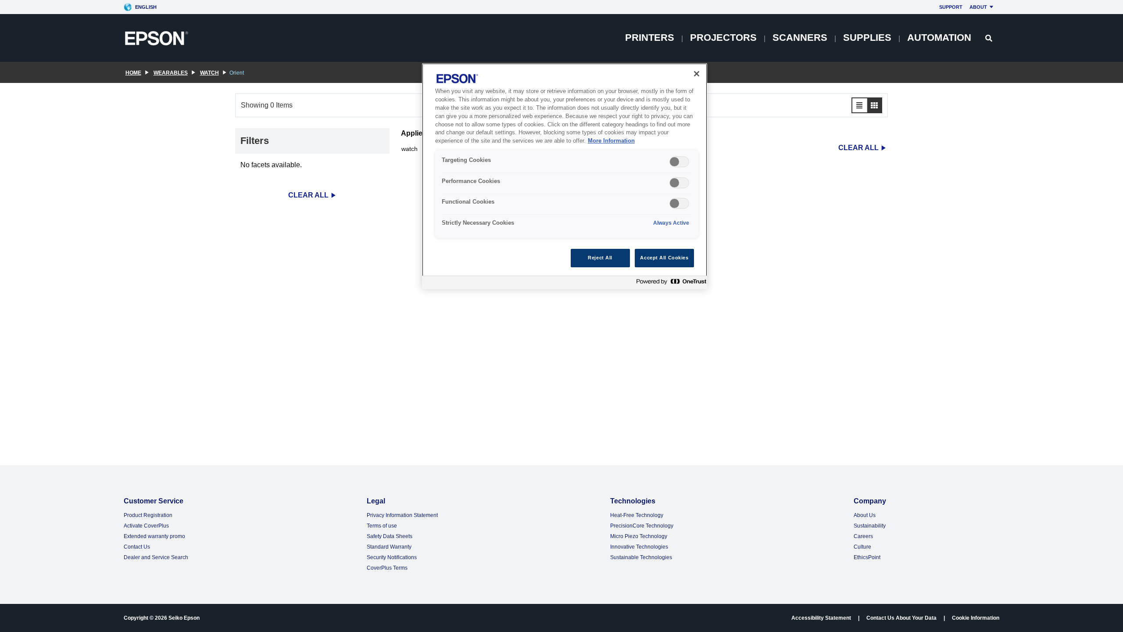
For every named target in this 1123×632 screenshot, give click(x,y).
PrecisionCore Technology (641, 526)
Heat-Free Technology (636, 515)
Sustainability (870, 526)
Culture (862, 547)
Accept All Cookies (664, 257)
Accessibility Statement (821, 618)
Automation (939, 37)
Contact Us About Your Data (901, 618)
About (978, 7)
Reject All (600, 257)
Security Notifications (392, 557)
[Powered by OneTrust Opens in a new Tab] (669, 283)
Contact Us (137, 547)
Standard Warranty (389, 547)
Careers (863, 536)
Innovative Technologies (639, 547)
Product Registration (148, 515)
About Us (865, 515)
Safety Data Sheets (389, 536)
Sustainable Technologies (641, 557)
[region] (564, 176)
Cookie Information (975, 618)
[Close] (696, 73)
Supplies (867, 37)
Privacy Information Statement (402, 515)
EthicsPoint (867, 557)
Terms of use (382, 526)
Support (950, 7)
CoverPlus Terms (387, 568)
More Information (611, 141)
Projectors (723, 37)
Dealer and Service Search (156, 557)
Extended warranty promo (154, 536)
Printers (649, 37)
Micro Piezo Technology (638, 536)
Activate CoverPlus (146, 526)
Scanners (800, 37)
